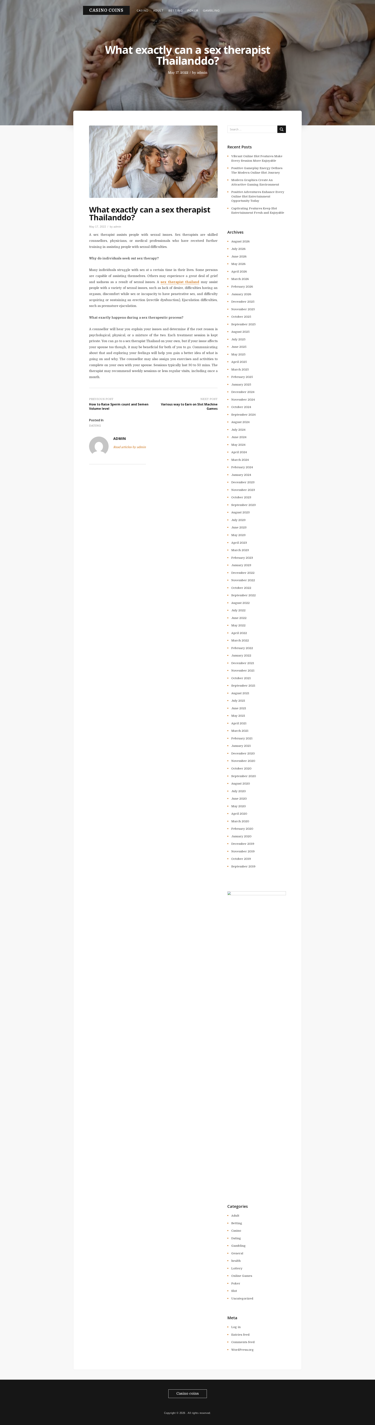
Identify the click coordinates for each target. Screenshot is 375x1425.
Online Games (241, 1276)
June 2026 (238, 256)
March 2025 (240, 369)
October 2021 (241, 678)
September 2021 (243, 685)
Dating (95, 425)
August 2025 (240, 332)
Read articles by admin (129, 447)
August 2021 (240, 693)
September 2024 (243, 414)
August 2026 (240, 241)
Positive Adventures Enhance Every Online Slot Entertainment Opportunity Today (257, 196)
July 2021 (238, 700)
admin (202, 72)
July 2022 (238, 610)
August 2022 (240, 603)
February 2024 (242, 467)
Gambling (211, 10)
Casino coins (106, 10)
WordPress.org (242, 1349)
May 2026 (238, 264)
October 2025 (241, 316)
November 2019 (243, 851)
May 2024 (238, 445)
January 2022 (241, 655)
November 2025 (243, 309)
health (236, 1261)
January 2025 (241, 384)
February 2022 (242, 648)
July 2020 (238, 791)
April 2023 (239, 542)
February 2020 (242, 828)
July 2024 (238, 429)
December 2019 (242, 844)
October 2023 (241, 497)
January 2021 (241, 746)
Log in (236, 1327)
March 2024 (240, 460)
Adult (158, 10)
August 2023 (240, 512)
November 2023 (243, 490)
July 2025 (238, 339)
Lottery (236, 1268)
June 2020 (239, 798)
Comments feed (243, 1342)
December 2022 (242, 573)
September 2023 (243, 505)
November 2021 (242, 670)
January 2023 (241, 565)
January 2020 (241, 836)
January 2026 (241, 294)
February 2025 (242, 377)
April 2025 (239, 362)
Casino (142, 10)
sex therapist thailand (180, 282)
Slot (234, 1291)
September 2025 (243, 324)
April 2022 (239, 633)
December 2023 (242, 482)
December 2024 (242, 392)
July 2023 (238, 520)
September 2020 (243, 776)
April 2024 (239, 452)
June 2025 (238, 347)
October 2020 (241, 768)
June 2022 (238, 618)
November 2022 (243, 580)
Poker (192, 10)
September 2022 (243, 595)
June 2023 (238, 527)
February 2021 (242, 738)
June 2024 (238, 437)
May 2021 (238, 715)
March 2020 (240, 821)
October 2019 (241, 859)
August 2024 (240, 422)
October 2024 (241, 407)
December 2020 (243, 753)
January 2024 (241, 475)
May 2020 (238, 806)
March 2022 (240, 640)
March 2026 (240, 279)
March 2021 (239, 731)
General (237, 1253)
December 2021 (242, 663)
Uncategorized (242, 1298)
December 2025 (242, 301)
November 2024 (243, 399)
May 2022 (238, 625)
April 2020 (239, 813)
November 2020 (243, 761)
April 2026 (239, 271)
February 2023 (242, 558)
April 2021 (238, 723)
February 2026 (242, 286)
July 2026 (238, 249)
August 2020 (240, 783)
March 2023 (240, 550)
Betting (175, 10)
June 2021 (238, 708)
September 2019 (243, 866)
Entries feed (240, 1334)
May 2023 (238, 535)
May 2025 (238, 354)
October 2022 (241, 588)
